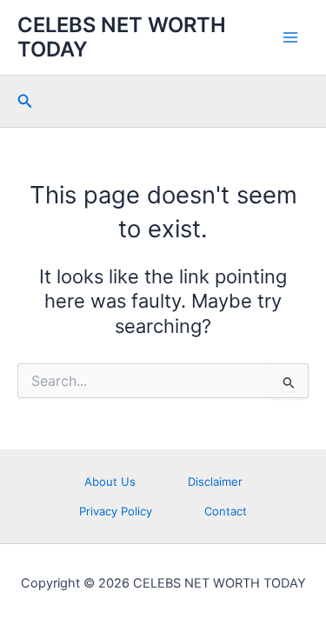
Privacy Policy (115, 511)
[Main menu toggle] (290, 37)
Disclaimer (215, 481)
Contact (225, 511)
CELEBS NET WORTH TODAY (121, 37)
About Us (110, 481)
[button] (25, 101)
